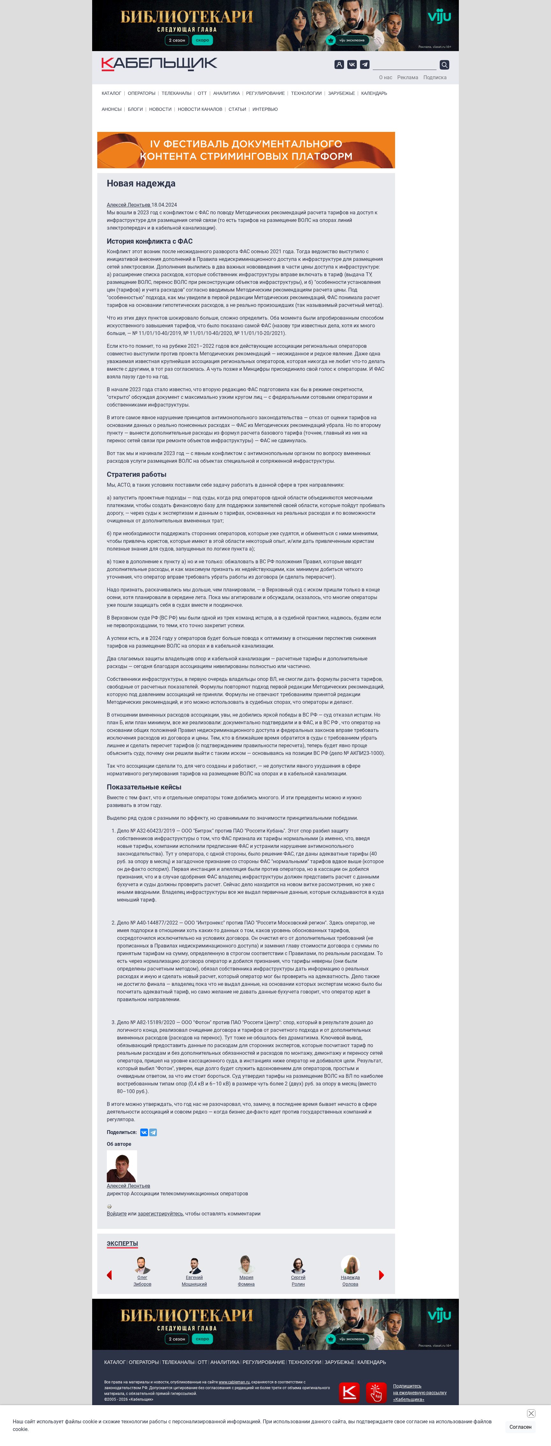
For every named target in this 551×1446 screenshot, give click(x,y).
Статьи (237, 109)
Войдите (117, 1214)
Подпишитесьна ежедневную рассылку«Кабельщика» (420, 1392)
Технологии (306, 93)
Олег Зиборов (142, 1281)
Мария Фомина (246, 1281)
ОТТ (202, 93)
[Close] (531, 1413)
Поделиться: (122, 1132)
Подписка (435, 77)
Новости (160, 109)
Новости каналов (200, 109)
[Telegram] (153, 1132)
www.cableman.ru (234, 1382)
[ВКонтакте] (144, 1132)
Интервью (265, 109)
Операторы (141, 93)
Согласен (521, 1427)
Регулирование (265, 93)
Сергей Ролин (298, 1281)
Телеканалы (176, 93)
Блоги (135, 109)
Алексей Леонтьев (129, 205)
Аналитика (226, 93)
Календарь (374, 93)
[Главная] (159, 65)
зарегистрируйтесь (160, 1214)
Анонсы (111, 109)
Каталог (111, 93)
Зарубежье (341, 93)
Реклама (407, 77)
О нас (385, 77)
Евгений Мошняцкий (194, 1281)
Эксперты (122, 1243)
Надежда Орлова (350, 1281)
